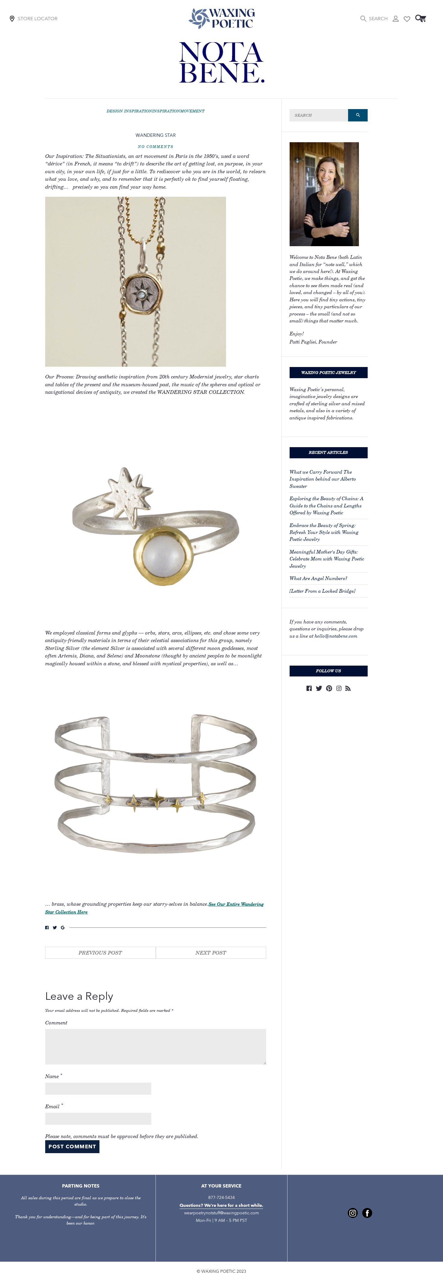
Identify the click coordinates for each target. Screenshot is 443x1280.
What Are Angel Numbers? (318, 578)
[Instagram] (338, 688)
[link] (353, 1213)
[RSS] (347, 688)
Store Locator (38, 18)
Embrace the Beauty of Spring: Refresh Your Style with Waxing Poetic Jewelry (324, 532)
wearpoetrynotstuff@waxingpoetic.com (221, 1213)
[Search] (419, 18)
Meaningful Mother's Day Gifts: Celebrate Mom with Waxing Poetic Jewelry (327, 559)
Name (53, 1076)
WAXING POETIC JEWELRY (328, 372)
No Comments (156, 146)
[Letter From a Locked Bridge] (322, 591)
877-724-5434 (221, 1197)
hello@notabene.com (336, 636)
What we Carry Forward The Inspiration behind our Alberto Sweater (323, 479)
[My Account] (396, 19)
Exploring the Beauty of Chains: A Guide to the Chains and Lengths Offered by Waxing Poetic (326, 506)
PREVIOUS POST (100, 952)
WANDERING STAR (156, 135)
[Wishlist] (407, 18)
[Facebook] (309, 688)
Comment (56, 1022)
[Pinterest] (329, 688)
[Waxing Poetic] (221, 18)
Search (378, 18)
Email (54, 1106)
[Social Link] (47, 927)
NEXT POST (211, 952)
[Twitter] (319, 688)
